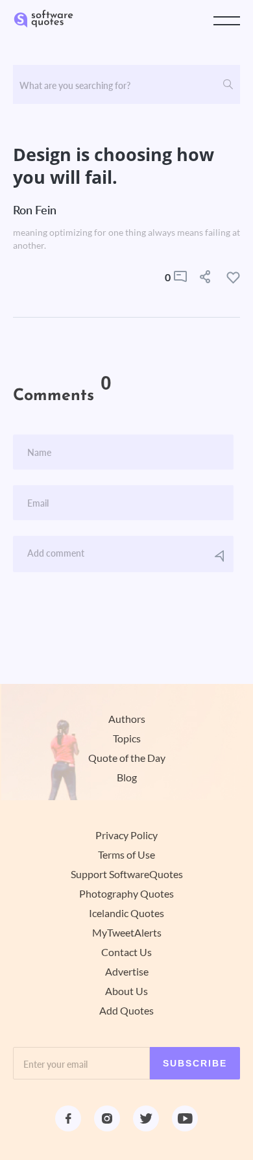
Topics (127, 738)
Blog (127, 777)
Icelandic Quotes (126, 913)
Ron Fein (34, 210)
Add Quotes (126, 1010)
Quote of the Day (126, 758)
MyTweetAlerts (127, 933)
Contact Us (126, 952)
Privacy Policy (126, 835)
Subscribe (195, 1063)
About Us (126, 991)
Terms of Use (126, 855)
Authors (126, 719)
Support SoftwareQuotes (127, 874)
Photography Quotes (126, 894)
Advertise (127, 971)
